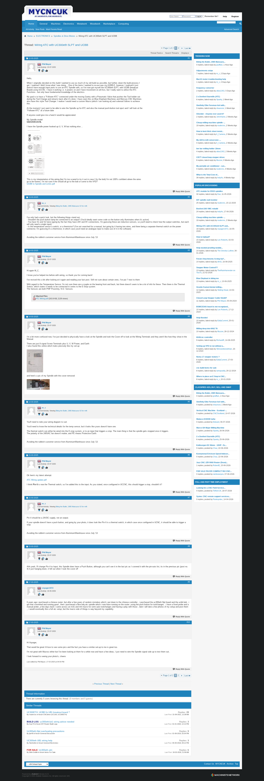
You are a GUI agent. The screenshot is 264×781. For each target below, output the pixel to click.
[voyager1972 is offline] (31, 591)
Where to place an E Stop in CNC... (211, 376)
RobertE (216, 465)
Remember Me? (211, 16)
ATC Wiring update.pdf (37, 480)
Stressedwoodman (224, 349)
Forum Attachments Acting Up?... (210, 259)
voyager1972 (222, 229)
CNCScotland (218, 413)
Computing (123, 23)
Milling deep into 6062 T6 (207, 329)
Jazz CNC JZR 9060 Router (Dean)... (212, 462)
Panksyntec (218, 499)
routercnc (221, 125)
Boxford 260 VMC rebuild (207, 209)
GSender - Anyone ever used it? (210, 114)
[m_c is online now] (31, 206)
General (43, 23)
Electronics (68, 23)
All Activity (30, 29)
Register (235, 16)
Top (236, 764)
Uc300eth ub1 (45, 750)
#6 (189, 455)
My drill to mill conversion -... (208, 140)
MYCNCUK (220, 764)
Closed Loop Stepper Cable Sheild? (211, 298)
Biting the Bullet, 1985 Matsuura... (210, 62)
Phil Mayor (221, 301)
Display (184, 53)
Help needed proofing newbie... (209, 248)
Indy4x (220, 178)
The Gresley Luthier (225, 251)
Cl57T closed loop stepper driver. (210, 157)
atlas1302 (220, 91)
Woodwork (95, 23)
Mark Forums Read (54, 29)
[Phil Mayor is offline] (31, 67)
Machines (55, 23)
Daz (219, 194)
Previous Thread (101, 684)
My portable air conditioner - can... (211, 166)
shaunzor (220, 108)
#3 (189, 250)
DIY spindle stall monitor (206, 200)
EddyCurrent (222, 321)
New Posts (40, 29)
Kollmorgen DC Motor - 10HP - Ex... (211, 445)
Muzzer (219, 160)
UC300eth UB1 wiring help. (40, 740)
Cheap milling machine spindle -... (210, 123)
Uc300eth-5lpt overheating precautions (45, 731)
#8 (189, 546)
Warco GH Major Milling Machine (210, 428)
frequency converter (205, 88)
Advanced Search (231, 29)
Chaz (215, 448)
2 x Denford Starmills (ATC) (208, 97)
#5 (189, 402)
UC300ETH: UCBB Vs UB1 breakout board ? (48, 712)
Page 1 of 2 (168, 48)
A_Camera (220, 134)
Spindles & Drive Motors (64, 36)
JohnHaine (221, 117)
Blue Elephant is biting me (207, 278)
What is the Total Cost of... (207, 175)
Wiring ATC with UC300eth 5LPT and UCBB (61, 44)
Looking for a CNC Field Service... (210, 488)
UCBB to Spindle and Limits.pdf (41, 184)
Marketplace (109, 23)
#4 (189, 316)
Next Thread (115, 684)
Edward (216, 422)
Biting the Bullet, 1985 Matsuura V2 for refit (71, 206)
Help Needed (201, 318)
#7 (189, 497)
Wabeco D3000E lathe (205, 419)
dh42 (219, 262)
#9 (189, 582)
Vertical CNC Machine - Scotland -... (211, 410)
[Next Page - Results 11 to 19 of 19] (182, 48)
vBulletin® (35, 774)
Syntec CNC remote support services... (213, 496)
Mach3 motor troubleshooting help (211, 79)
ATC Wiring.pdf (42, 299)
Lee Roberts (222, 240)
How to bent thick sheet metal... (209, 131)
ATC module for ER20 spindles (209, 191)
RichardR (220, 340)
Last (187, 48)
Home (31, 23)
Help (225, 16)
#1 (189, 58)
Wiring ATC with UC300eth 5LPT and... (212, 226)
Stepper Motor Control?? (207, 268)
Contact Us (209, 764)
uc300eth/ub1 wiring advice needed (57, 721)
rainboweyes (218, 474)
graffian (219, 65)
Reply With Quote (183, 191)
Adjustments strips (204, 71)
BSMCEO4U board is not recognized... (212, 307)
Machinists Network (225, 775)
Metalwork (82, 23)
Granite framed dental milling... (209, 287)
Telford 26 (217, 491)
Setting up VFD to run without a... (210, 346)
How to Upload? (203, 237)
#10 (188, 622)
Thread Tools (155, 53)
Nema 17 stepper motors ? (208, 357)
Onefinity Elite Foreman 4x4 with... (211, 105)
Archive (230, 764)
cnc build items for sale (206, 368)
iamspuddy (220, 371)
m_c (218, 73)
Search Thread (171, 53)
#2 (189, 197)
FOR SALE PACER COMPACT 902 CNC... (214, 471)
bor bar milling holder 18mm (208, 149)
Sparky (219, 99)
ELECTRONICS (43, 36)
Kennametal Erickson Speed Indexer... (212, 454)
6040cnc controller (204, 337)
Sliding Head (222, 290)
